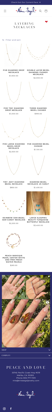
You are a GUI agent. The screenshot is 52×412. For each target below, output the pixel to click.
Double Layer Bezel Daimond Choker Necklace (38, 72)
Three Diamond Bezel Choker (38, 109)
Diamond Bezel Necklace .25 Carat (38, 183)
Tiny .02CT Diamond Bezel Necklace (13, 183)
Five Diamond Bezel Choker (38, 145)
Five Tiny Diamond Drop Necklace (14, 109)
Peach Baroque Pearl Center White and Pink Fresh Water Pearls (14, 259)
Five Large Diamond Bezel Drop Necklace (14, 146)
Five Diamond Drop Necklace (13, 71)
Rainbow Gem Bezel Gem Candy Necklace (13, 219)
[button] (5, 11)
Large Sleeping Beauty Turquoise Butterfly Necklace (38, 220)
